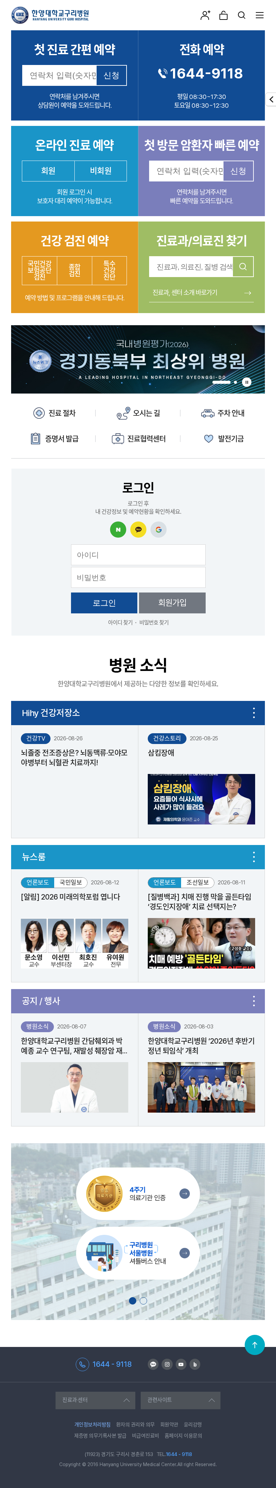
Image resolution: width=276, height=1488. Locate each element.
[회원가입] (205, 15)
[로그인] (223, 15)
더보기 (254, 713)
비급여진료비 (145, 1436)
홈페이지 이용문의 (183, 1436)
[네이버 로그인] (118, 529)
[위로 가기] (255, 1345)
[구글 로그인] (158, 529)
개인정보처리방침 (92, 1425)
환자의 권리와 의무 (135, 1425)
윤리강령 (193, 1425)
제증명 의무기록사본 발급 (100, 1436)
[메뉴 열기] (260, 15)
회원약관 (169, 1425)
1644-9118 (206, 73)
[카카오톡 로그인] (138, 529)
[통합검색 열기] (242, 15)
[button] (221, 382)
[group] (138, 359)
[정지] (246, 382)
